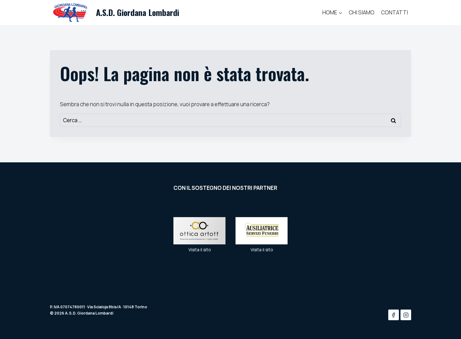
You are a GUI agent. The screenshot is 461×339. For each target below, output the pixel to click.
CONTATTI (394, 12)
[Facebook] (393, 315)
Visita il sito (199, 250)
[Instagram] (405, 315)
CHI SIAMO (361, 12)
